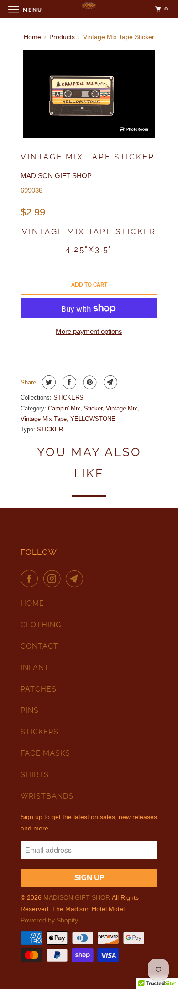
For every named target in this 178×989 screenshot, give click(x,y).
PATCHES (39, 689)
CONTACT (39, 646)
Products (62, 37)
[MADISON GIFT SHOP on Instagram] (53, 578)
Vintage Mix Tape (44, 418)
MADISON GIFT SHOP (56, 175)
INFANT (35, 667)
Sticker (93, 408)
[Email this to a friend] (109, 382)
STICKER (50, 429)
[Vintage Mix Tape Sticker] (89, 94)
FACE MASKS (45, 753)
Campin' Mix (64, 408)
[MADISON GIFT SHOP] (89, 9)
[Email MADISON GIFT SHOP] (76, 578)
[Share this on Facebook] (68, 382)
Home (32, 37)
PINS (30, 710)
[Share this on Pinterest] (89, 382)
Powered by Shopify (49, 920)
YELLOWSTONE (92, 418)
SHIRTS (35, 774)
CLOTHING (41, 624)
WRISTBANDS (47, 796)
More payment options (89, 331)
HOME (32, 603)
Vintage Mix (121, 408)
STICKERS (68, 397)
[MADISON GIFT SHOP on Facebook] (31, 578)
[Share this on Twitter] (48, 382)
